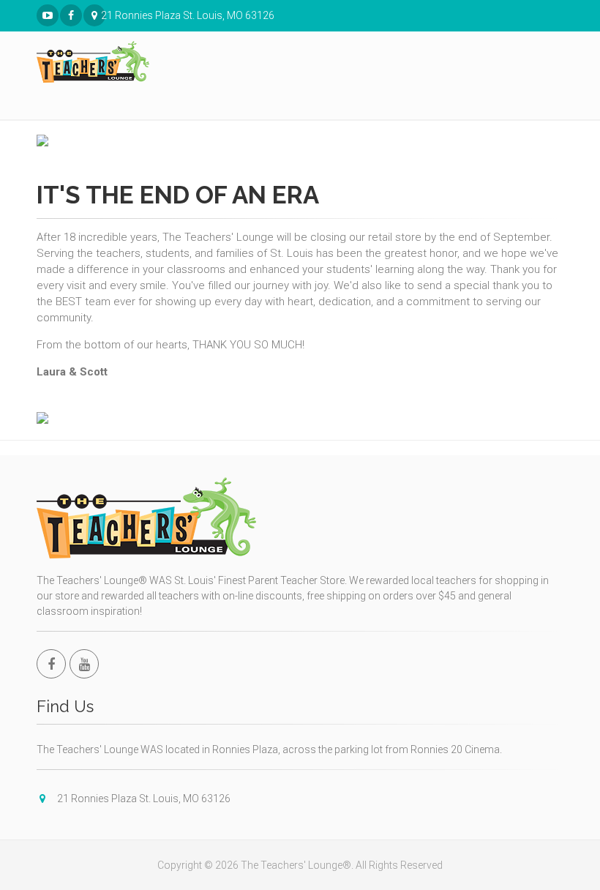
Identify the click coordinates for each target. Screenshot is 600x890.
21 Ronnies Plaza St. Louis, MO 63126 (103, 15)
